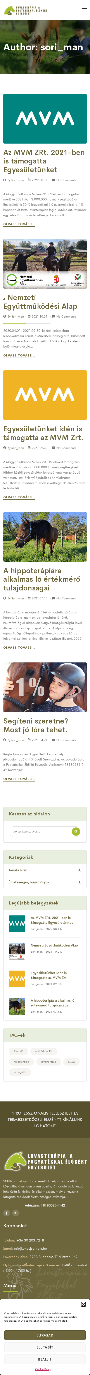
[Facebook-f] (6, 1213)
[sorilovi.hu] (25, 9)
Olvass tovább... (19, 224)
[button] (83, 1304)
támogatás (20, 1072)
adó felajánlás (43, 1051)
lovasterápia (48, 1061)
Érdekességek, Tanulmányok (45, 882)
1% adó (18, 1051)
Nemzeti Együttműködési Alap (40, 302)
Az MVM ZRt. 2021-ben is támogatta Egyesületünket (44, 161)
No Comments (66, 180)
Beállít (45, 1359)
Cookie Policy (42, 1369)
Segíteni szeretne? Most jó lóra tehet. (35, 725)
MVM (71, 1061)
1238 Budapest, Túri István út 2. (54, 1257)
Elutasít (45, 1347)
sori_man (17, 180)
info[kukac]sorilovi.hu (30, 1248)
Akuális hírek (45, 870)
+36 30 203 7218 (30, 1240)
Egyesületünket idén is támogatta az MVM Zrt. (43, 433)
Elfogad (45, 1335)
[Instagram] (15, 1213)
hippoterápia (21, 1061)
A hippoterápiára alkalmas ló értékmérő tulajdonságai (41, 579)
